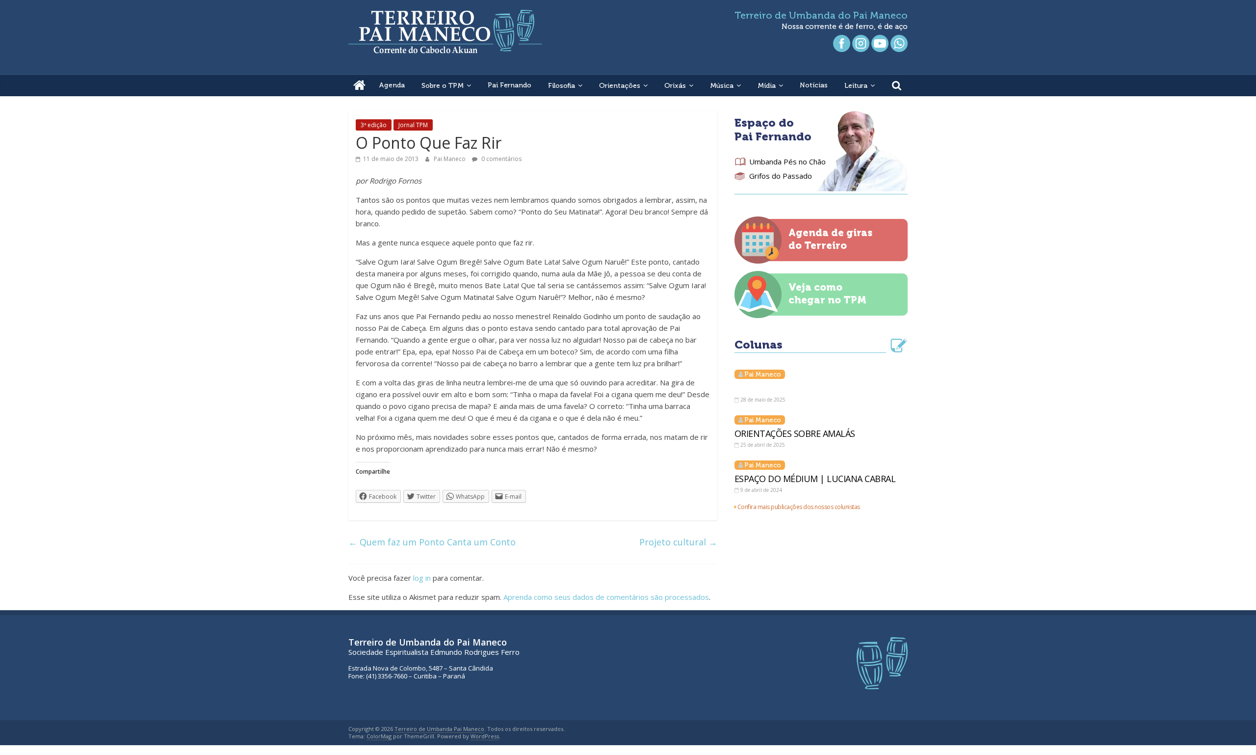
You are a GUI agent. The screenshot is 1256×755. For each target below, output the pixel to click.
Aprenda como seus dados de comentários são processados (606, 597)
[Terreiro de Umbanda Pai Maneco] (359, 85)
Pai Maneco (450, 159)
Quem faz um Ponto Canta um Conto (432, 542)
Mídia (767, 85)
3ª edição (374, 125)
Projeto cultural (678, 542)
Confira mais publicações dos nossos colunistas (798, 507)
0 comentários (501, 159)
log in (422, 578)
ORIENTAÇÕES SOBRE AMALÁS (794, 433)
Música (721, 85)
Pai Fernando (509, 85)
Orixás (675, 85)
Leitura (855, 85)
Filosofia (561, 85)
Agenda (392, 85)
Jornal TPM (413, 125)
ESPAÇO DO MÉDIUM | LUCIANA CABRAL (815, 479)
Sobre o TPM (442, 85)
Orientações (619, 85)
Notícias (814, 85)
